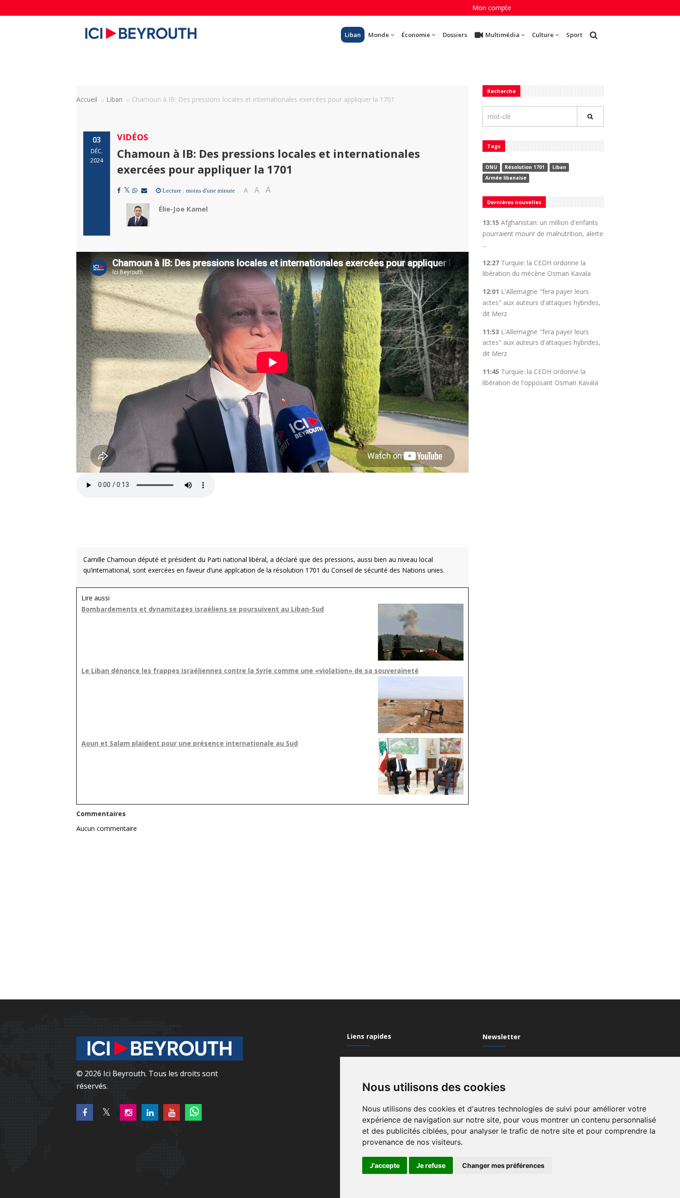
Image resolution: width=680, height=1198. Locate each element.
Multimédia (502, 35)
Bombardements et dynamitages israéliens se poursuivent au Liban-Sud (202, 609)
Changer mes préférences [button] (503, 1165)
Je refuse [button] (430, 1165)
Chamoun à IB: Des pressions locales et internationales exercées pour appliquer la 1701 (268, 161)
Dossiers (455, 35)
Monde (378, 35)
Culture (543, 35)
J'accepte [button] (385, 1165)
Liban (353, 35)
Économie (416, 35)
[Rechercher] (590, 116)
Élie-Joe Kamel (183, 208)
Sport (574, 35)
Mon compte (491, 7)
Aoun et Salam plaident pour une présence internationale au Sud (189, 743)
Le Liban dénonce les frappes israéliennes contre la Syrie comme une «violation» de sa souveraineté (250, 670)
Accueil (86, 99)
